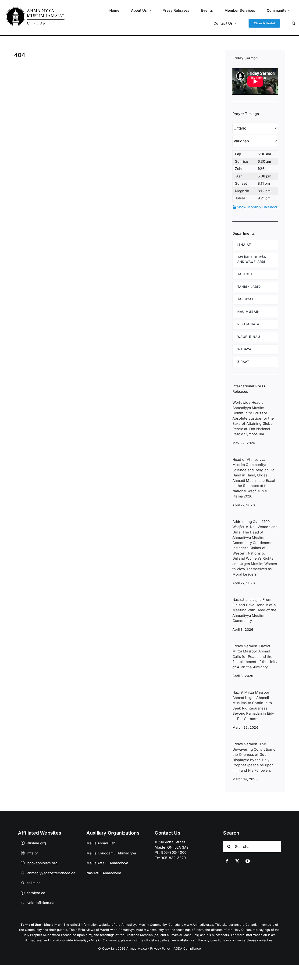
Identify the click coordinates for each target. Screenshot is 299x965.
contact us (265, 940)
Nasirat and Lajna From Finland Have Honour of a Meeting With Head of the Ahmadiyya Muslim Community (254, 610)
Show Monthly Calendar (257, 207)
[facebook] (227, 861)
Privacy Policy (160, 948)
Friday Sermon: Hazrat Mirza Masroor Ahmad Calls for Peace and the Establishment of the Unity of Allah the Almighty (255, 656)
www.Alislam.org (183, 940)
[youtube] (248, 861)
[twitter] (237, 861)
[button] (293, 23)
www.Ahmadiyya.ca (198, 924)
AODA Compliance (187, 948)
